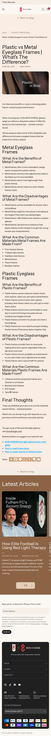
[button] (3, 9)
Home (4, 33)
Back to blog (27, 17)
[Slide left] (19, 585)
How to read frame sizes (17, 448)
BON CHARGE (13, 733)
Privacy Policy (35, 624)
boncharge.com (14, 431)
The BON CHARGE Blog (20, 33)
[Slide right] (31, 585)
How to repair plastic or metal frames (23, 451)
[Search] (43, 9)
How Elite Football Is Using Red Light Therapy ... (24, 548)
